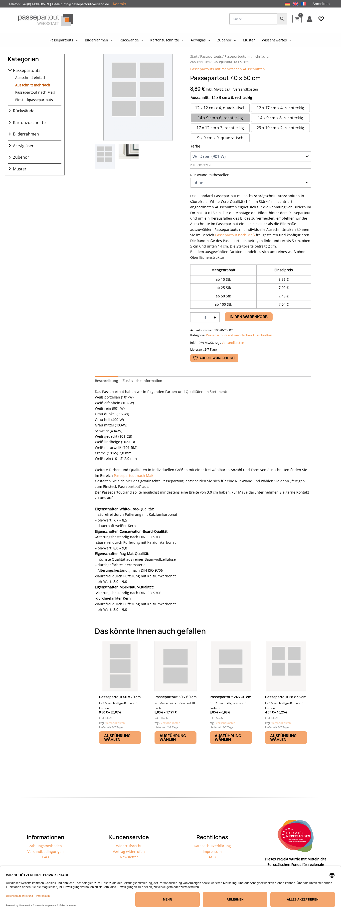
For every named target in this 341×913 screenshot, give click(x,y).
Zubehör (21, 157)
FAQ (45, 857)
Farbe (195, 146)
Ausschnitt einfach (30, 77)
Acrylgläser (23, 145)
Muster (19, 168)
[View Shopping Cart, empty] (297, 19)
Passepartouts (26, 70)
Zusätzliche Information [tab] (142, 380)
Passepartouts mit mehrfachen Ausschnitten (227, 69)
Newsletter (129, 857)
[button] (321, 18)
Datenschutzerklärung (212, 845)
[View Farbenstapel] (129, 156)
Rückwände (23, 111)
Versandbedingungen (45, 851)
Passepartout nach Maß (35, 92)
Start (193, 56)
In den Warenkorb (249, 316)
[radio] (220, 108)
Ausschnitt (199, 97)
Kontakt (119, 3)
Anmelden (321, 3)
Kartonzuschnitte (29, 122)
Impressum (212, 851)
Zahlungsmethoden (45, 845)
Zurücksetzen (200, 165)
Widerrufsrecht (129, 845)
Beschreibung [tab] (106, 380)
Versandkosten (233, 343)
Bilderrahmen (26, 134)
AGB (212, 857)
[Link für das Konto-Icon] (310, 19)
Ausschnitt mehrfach (32, 84)
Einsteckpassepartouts (34, 99)
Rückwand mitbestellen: (210, 174)
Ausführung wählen (117, 737)
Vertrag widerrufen (129, 851)
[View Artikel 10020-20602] (105, 156)
